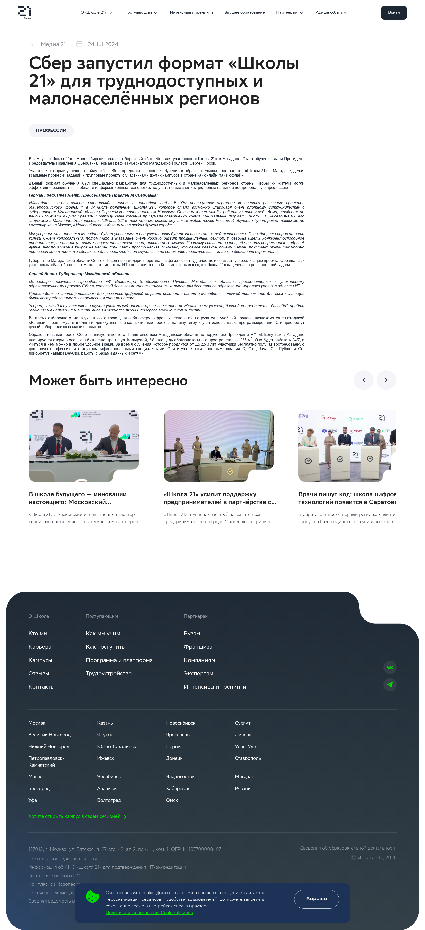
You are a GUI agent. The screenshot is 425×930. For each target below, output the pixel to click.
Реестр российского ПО (54, 876)
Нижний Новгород (48, 747)
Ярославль (178, 735)
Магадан (244, 777)
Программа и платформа (119, 661)
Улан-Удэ (245, 747)
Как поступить (105, 647)
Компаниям (199, 661)
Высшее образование (244, 13)
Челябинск (109, 777)
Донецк (174, 758)
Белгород (39, 788)
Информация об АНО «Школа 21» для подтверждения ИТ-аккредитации (107, 867)
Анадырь (107, 788)
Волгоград (109, 800)
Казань (105, 723)
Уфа (32, 800)
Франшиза (198, 647)
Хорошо (316, 899)
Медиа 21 (53, 45)
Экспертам (198, 674)
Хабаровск (178, 788)
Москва (36, 723)
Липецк (243, 735)
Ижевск (105, 758)
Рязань (242, 788)
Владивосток (180, 777)
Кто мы (37, 634)
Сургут (243, 723)
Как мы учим (103, 634)
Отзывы (38, 674)
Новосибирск (181, 723)
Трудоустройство (109, 674)
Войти (394, 13)
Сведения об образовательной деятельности (348, 848)
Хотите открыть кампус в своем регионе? (74, 816)
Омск (172, 800)
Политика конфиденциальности (62, 859)
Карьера (39, 647)
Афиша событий (331, 13)
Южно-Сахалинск (116, 747)
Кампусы (40, 661)
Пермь (173, 747)
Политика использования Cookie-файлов (149, 913)
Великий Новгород (49, 735)
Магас (35, 777)
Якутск (105, 735)
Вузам (192, 634)
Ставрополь (248, 758)
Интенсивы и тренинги (191, 13)
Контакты (41, 687)
